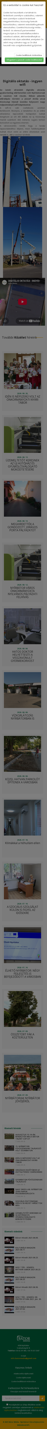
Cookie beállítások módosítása (29, 55)
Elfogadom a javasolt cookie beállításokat (24, 59)
